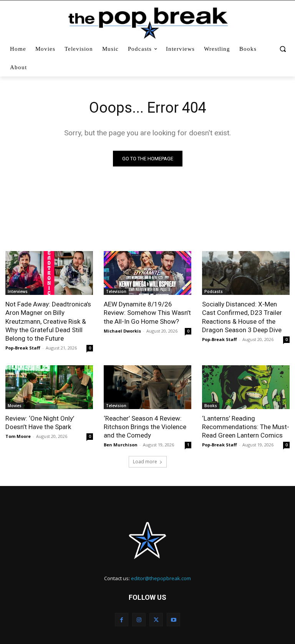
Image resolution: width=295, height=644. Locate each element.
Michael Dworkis (122, 331)
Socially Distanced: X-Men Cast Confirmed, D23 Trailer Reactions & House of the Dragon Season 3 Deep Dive (242, 316)
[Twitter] (156, 619)
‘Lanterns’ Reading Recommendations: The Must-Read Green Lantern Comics (245, 426)
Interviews (18, 291)
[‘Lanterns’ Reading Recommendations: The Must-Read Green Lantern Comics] (246, 387)
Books (210, 405)
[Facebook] (121, 619)
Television (116, 291)
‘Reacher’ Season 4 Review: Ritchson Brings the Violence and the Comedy (145, 426)
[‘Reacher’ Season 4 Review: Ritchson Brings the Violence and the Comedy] (147, 387)
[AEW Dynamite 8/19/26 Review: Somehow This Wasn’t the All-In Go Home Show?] (147, 273)
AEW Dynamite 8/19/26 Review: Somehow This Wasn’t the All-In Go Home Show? (147, 312)
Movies (15, 405)
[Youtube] (173, 619)
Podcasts (213, 291)
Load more (145, 461)
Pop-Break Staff (22, 348)
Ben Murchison (121, 445)
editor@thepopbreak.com (161, 578)
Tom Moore (18, 436)
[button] (282, 49)
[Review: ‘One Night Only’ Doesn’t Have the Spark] (49, 387)
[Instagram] (139, 619)
